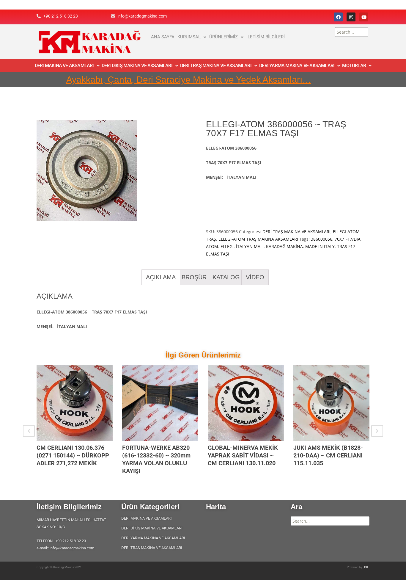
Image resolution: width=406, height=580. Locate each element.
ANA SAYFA (162, 37)
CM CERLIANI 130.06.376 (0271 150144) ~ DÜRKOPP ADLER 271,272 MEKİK (73, 455)
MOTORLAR (354, 65)
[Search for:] (351, 32)
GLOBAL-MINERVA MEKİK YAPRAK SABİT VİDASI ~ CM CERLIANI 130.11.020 (243, 455)
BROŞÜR (194, 277)
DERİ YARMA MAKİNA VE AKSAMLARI (296, 65)
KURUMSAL (189, 37)
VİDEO (255, 277)
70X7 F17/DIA (348, 239)
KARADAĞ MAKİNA (284, 246)
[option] (74, 423)
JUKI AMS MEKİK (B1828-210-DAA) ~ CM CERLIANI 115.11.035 (328, 455)
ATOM (212, 246)
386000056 (321, 239)
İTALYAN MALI (250, 246)
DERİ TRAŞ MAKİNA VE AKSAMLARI (215, 65)
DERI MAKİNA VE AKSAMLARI (64, 65)
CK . (366, 567)
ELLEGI (227, 246)
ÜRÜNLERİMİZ (223, 37)
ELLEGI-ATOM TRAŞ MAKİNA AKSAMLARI (258, 239)
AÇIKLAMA (161, 277)
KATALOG (226, 277)
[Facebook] (338, 16)
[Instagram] (351, 16)
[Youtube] (363, 16)
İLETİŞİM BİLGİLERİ (265, 37)
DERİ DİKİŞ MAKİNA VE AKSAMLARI (137, 65)
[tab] (160, 277)
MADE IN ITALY (320, 246)
